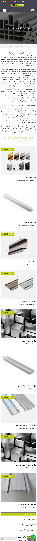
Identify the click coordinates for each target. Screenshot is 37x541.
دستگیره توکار (32, 262)
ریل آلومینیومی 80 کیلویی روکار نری (26, 465)
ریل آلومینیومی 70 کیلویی (29, 301)
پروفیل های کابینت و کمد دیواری (17, 46)
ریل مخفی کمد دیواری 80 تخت (27, 504)
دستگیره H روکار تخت (30, 222)
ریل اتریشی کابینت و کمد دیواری (27, 386)
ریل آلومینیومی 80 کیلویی (29, 341)
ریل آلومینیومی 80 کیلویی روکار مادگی (25, 425)
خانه (33, 46)
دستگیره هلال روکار (30, 177)
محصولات (28, 46)
